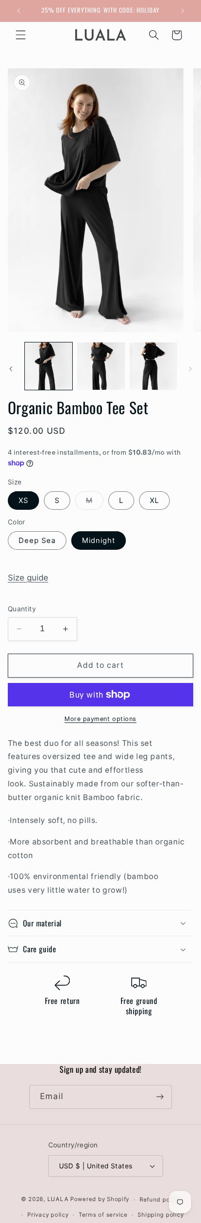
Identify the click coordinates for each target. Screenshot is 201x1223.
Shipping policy (160, 1214)
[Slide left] (10, 369)
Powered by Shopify (99, 1199)
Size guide (28, 577)
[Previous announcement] (18, 10)
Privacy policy (47, 1214)
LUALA (58, 1199)
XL (154, 500)
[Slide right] (190, 369)
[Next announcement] (182, 10)
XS (23, 500)
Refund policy (160, 1199)
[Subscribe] (159, 1097)
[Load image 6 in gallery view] (100, 366)
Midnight (98, 540)
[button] (20, 35)
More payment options (100, 718)
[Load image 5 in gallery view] (48, 366)
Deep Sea (37, 540)
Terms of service (103, 1214)
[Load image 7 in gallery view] (153, 366)
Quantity (22, 609)
